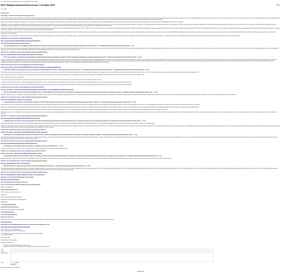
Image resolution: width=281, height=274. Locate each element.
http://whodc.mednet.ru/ (11, 214)
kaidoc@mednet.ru (9, 212)
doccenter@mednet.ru (10, 204)
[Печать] (278, 4)
